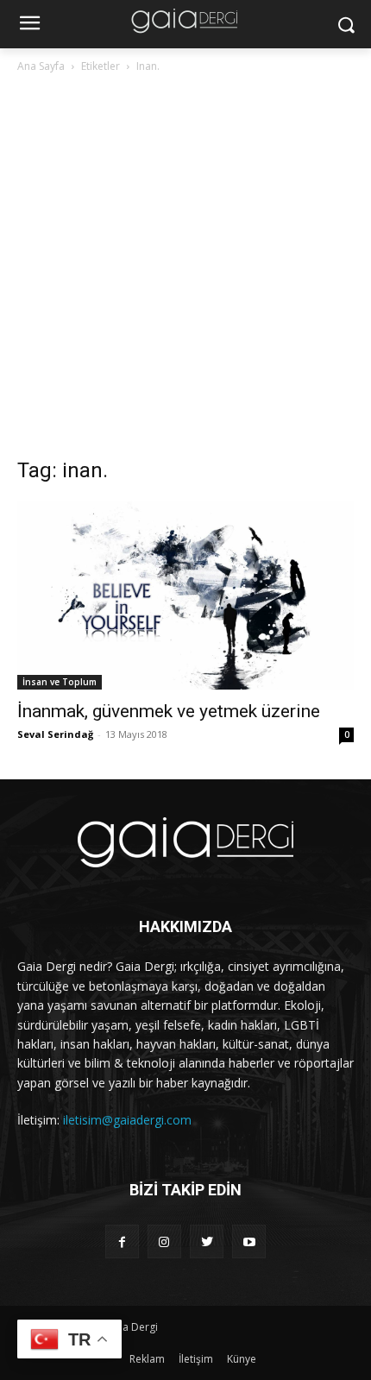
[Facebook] (122, 1241)
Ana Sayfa (41, 66)
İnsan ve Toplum (59, 682)
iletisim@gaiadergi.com (127, 1120)
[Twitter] (206, 1241)
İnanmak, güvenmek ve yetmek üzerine (168, 711)
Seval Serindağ (55, 734)
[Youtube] (249, 1241)
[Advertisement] (185, 270)
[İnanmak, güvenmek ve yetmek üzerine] (185, 595)
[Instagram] (164, 1241)
